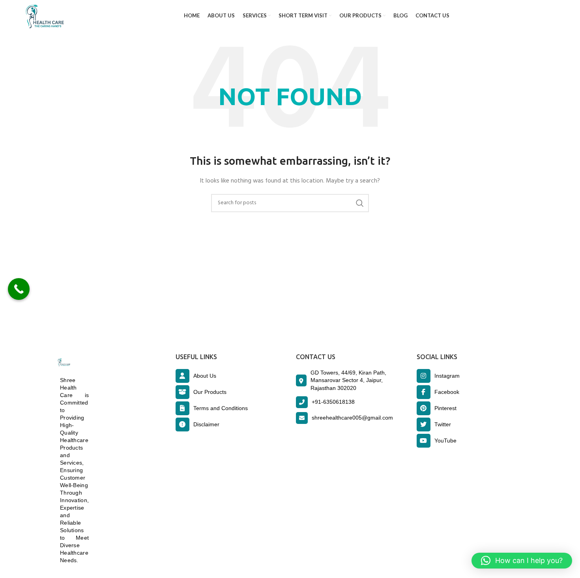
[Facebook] (423, 392)
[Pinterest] (423, 408)
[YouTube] (423, 441)
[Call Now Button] (19, 289)
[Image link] (63, 362)
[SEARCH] (360, 203)
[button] (521, 561)
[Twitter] (423, 424)
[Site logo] (43, 16)
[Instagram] (423, 376)
